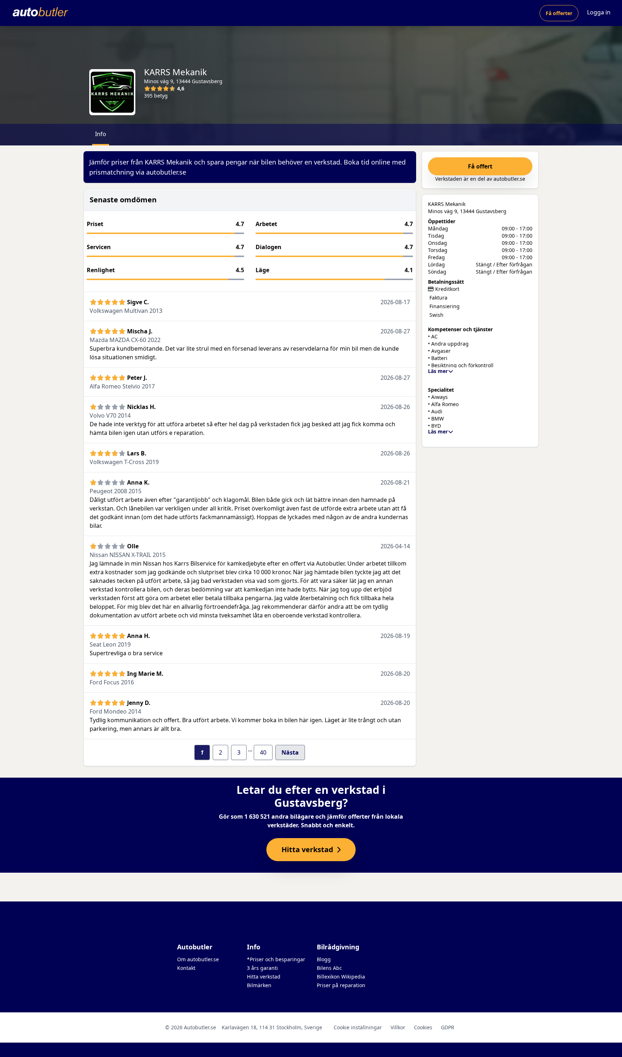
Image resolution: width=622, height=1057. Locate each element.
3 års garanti (262, 967)
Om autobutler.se (198, 959)
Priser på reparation (341, 985)
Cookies (423, 1027)
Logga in (598, 12)
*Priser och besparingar (276, 959)
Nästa (290, 752)
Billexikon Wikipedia (341, 976)
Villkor (398, 1027)
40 (263, 752)
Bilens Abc (329, 967)
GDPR (447, 1027)
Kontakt (186, 967)
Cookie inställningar (358, 1027)
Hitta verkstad (263, 976)
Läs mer (438, 371)
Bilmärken (259, 985)
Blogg (324, 959)
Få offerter (559, 13)
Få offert (480, 166)
